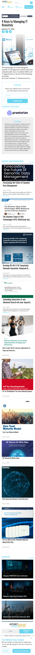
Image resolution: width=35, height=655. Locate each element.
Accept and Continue (21, 651)
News (7, 636)
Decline (6, 651)
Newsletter (28, 7)
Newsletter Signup (26, 631)
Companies (18, 636)
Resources (26, 636)
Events (11, 636)
